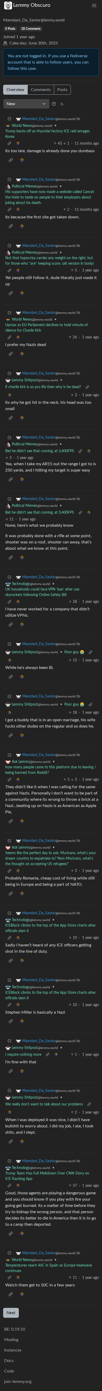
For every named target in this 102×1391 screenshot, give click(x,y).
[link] (18, 144)
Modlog (11, 1340)
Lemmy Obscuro (31, 5)
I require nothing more (23, 1055)
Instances (12, 1350)
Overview (15, 90)
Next (11, 1313)
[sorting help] (54, 104)
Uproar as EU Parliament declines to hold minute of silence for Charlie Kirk (46, 327)
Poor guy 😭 (74, 652)
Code (9, 1371)
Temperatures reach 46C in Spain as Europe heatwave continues (48, 1268)
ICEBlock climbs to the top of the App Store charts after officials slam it (50, 928)
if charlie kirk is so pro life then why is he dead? (43, 387)
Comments (41, 90)
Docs (9, 1361)
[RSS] (62, 104)
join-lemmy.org (17, 1381)
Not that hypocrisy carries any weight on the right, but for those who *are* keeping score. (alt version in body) (49, 260)
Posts (62, 90)
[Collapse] (9, 119)
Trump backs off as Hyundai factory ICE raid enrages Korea (47, 134)
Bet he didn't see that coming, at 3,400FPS (39, 451)
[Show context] (9, 144)
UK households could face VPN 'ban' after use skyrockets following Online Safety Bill (42, 592)
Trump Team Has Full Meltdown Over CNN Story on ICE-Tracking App (47, 1176)
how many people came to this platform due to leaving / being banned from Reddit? (50, 770)
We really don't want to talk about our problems (44, 1104)
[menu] (94, 5)
